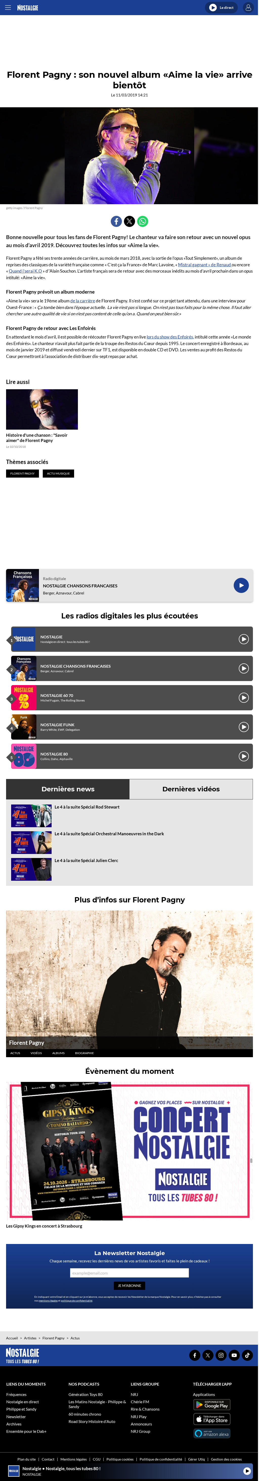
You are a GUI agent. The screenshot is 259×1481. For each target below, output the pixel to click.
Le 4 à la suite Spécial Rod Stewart (87, 807)
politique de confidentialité (76, 1300)
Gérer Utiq (196, 1459)
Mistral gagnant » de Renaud (205, 264)
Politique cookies (120, 1459)
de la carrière (82, 300)
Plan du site (26, 1459)
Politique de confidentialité (161, 1459)
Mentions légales (73, 1459)
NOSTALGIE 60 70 (56, 695)
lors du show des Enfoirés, (170, 337)
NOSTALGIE (51, 636)
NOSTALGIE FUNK (57, 724)
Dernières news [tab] (68, 789)
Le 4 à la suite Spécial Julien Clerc (86, 860)
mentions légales (48, 1300)
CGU (96, 1459)
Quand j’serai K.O (25, 271)
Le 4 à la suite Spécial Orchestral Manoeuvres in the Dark (109, 833)
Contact (48, 1459)
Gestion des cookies (226, 1459)
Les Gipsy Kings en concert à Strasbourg (44, 1226)
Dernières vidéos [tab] (191, 789)
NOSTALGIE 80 (54, 753)
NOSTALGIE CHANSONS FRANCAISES (80, 585)
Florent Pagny (26, 1042)
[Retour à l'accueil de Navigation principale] (27, 8)
